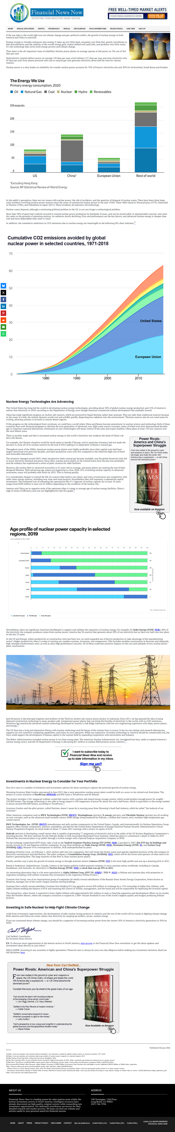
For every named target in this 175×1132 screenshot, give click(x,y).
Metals (66, 29)
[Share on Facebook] (3, 299)
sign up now (87, 943)
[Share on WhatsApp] (3, 334)
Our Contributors (97, 29)
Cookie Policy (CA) (99, 1123)
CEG (110, 854)
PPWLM (51, 794)
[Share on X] (3, 292)
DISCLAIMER (56, 1123)
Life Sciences (79, 29)
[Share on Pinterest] (3, 313)
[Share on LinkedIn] (3, 306)
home (10, 29)
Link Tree (130, 29)
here (23, 952)
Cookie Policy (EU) (117, 1123)
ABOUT (21, 1123)
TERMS (29, 1123)
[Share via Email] (3, 327)
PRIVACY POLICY (41, 1123)
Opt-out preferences (82, 1123)
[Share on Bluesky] (3, 285)
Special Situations (25, 29)
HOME (12, 1123)
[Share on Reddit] (3, 320)
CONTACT (68, 1123)
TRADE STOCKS (116, 29)
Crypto (41, 29)
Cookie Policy (132, 1123)
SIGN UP (142, 29)
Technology (54, 29)
